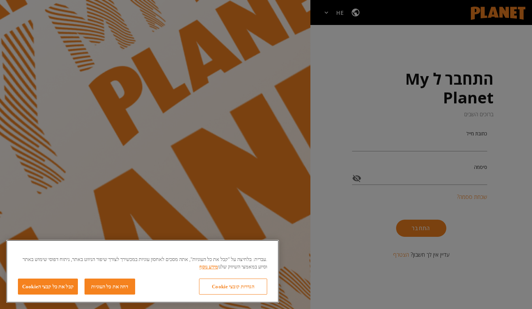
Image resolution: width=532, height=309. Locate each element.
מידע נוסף (208, 267)
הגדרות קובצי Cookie (233, 286)
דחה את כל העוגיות (109, 286)
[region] (142, 271)
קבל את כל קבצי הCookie (48, 286)
